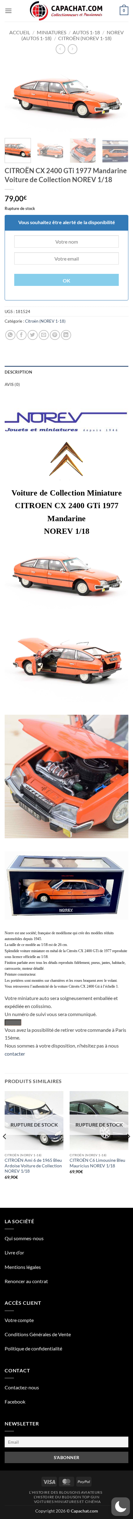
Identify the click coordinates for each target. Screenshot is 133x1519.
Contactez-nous (22, 1387)
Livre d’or (14, 1252)
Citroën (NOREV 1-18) (85, 38)
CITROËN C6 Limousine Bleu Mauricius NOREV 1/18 (97, 1163)
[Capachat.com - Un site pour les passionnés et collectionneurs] (66, 11)
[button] (8, 10)
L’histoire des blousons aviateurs (65, 1492)
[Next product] (60, 49)
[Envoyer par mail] (44, 335)
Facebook (15, 1401)
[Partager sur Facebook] (21, 335)
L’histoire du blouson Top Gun (67, 1497)
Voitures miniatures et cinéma (67, 1501)
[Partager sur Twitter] (33, 335)
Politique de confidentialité (33, 1348)
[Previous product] (72, 49)
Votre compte (19, 1320)
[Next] (118, 97)
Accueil (19, 32)
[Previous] (14, 97)
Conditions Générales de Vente (38, 1334)
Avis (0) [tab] (12, 384)
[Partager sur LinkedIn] (66, 335)
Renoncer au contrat (26, 1281)
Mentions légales (23, 1267)
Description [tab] (18, 372)
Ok (67, 280)
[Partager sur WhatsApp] (10, 335)
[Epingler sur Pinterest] (55, 335)
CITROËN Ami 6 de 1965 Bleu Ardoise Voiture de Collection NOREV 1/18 (33, 1166)
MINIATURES (51, 32)
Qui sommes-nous (24, 1238)
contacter (15, 1054)
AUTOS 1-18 (86, 32)
